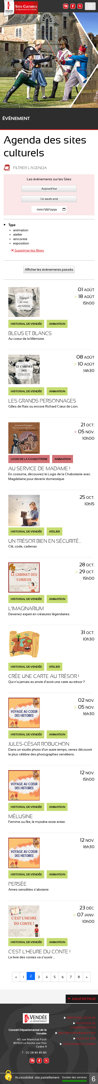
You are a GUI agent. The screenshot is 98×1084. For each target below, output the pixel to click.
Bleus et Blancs (30, 333)
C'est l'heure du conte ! (39, 952)
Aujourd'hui (49, 188)
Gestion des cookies (79, 1044)
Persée (17, 884)
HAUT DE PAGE (84, 999)
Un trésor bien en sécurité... (44, 541)
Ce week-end (49, 199)
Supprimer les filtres (29, 250)
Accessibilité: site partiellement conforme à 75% (49, 1077)
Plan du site (86, 1038)
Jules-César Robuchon (38, 744)
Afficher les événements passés (49, 269)
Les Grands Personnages (42, 401)
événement (16, 118)
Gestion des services (74, 1077)
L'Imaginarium (26, 608)
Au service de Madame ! (39, 468)
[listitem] (65, 6)
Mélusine (20, 816)
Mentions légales (81, 1017)
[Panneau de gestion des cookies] (8, 1076)
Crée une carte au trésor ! (43, 676)
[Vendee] (20, 8)
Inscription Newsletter (77, 1033)
